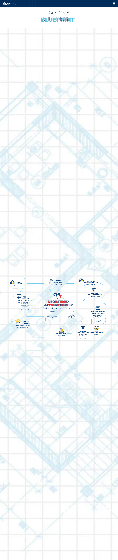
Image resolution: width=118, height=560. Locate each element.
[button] (114, 3)
